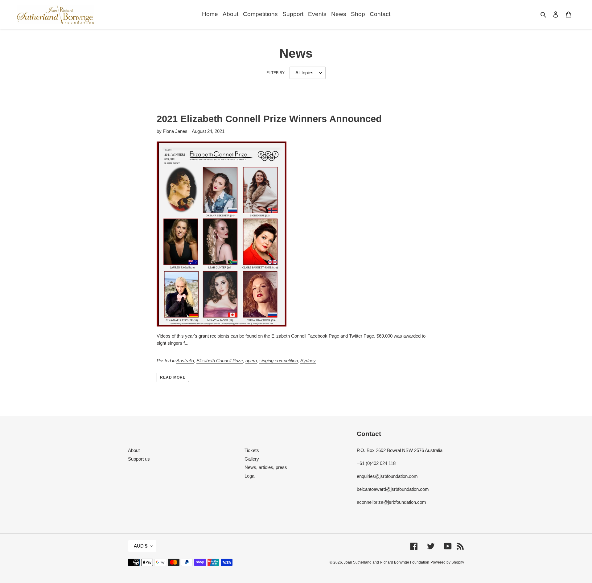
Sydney (308, 360)
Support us (139, 459)
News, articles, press (266, 467)
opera (251, 360)
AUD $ (140, 545)
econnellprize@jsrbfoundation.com (391, 502)
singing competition (278, 360)
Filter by (275, 73)
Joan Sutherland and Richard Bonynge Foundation (386, 562)
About (134, 450)
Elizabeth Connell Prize (219, 360)
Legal (250, 475)
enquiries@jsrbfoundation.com (387, 476)
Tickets (252, 450)
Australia (185, 360)
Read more (173, 377)
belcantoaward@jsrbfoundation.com (393, 489)
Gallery (252, 459)
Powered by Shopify (447, 562)
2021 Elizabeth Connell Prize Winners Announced (269, 118)
